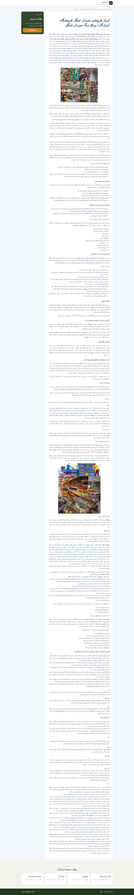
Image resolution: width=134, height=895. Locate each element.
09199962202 (83, 36)
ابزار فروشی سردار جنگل (68, 34)
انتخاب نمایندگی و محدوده (27, 891)
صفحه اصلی (26, 3)
